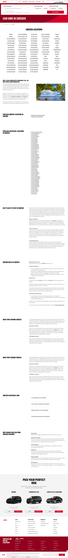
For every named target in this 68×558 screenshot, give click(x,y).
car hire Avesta (34, 139)
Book (19, 1)
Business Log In (43, 525)
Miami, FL (55, 547)
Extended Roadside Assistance (33, 531)
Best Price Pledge (56, 523)
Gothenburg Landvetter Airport (38, 115)
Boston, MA (17, 549)
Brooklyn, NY (30, 541)
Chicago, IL (30, 547)
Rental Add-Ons (30, 525)
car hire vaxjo (34, 192)
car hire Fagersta (34, 148)
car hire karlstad (34, 162)
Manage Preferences (47, 554)
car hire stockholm (35, 182)
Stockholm (13, 96)
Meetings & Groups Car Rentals (33, 533)
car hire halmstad (35, 155)
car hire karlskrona (35, 161)
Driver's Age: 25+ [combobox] (6, 12)
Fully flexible (34, 433)
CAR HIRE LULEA (35, 167)
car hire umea (34, 188)
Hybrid (16, 529)
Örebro (55, 329)
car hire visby (34, 193)
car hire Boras (34, 143)
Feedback (54, 529)
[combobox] (20, 8)
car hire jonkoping (35, 158)
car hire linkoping (35, 165)
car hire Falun (34, 150)
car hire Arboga (34, 134)
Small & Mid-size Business (45, 523)
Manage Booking (25, 1)
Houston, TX (55, 541)
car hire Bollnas (34, 141)
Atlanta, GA (17, 545)
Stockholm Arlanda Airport (37, 116)
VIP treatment (34, 462)
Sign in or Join (61, 1)
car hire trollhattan (35, 185)
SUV (16, 523)
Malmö (24, 96)
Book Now (18, 511)
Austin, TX (16, 547)
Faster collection (34, 456)
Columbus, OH (43, 541)
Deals (43, 1)
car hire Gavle (34, 153)
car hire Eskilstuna (35, 147)
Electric (16, 531)
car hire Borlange (35, 144)
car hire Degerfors (35, 146)
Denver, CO (42, 545)
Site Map (54, 525)
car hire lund (34, 168)
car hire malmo (34, 169)
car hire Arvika (34, 137)
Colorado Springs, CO (31, 549)
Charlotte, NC (30, 545)
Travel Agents (43, 521)
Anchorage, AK (17, 543)
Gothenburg (18, 96)
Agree (62, 554)
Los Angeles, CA (56, 545)
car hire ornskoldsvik (35, 176)
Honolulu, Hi (43, 549)
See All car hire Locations (36, 132)
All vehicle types (17, 521)
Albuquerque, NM (18, 541)
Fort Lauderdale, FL (44, 547)
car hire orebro (34, 175)
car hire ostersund (35, 179)
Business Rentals (31, 1)
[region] (34, 555)
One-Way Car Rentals (31, 529)
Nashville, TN (56, 549)
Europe (54, 220)
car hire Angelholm (35, 133)
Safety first (33, 449)
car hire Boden (34, 140)
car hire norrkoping (35, 172)
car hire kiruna (34, 164)
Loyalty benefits (34, 444)
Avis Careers (55, 531)
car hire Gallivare (35, 151)
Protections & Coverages (32, 523)
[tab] (17, 539)
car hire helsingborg (35, 157)
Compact (16, 527)
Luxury (16, 533)
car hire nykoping (35, 174)
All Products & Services (31, 521)
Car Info (9, 511)
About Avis (55, 521)
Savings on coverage (35, 437)
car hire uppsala (34, 189)
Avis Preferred (38, 1)
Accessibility (55, 533)
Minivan (16, 525)
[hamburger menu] (64, 1)
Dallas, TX (42, 543)
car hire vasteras (34, 190)
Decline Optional (54, 554)
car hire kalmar (34, 160)
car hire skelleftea (35, 181)
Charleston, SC (30, 543)
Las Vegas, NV (56, 543)
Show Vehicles (55, 12)
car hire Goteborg (35, 154)
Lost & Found (55, 527)
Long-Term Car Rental (31, 527)
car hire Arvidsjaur (35, 136)
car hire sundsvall (35, 183)
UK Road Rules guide (59, 305)
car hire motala (34, 171)
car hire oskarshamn (35, 178)
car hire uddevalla (35, 186)
